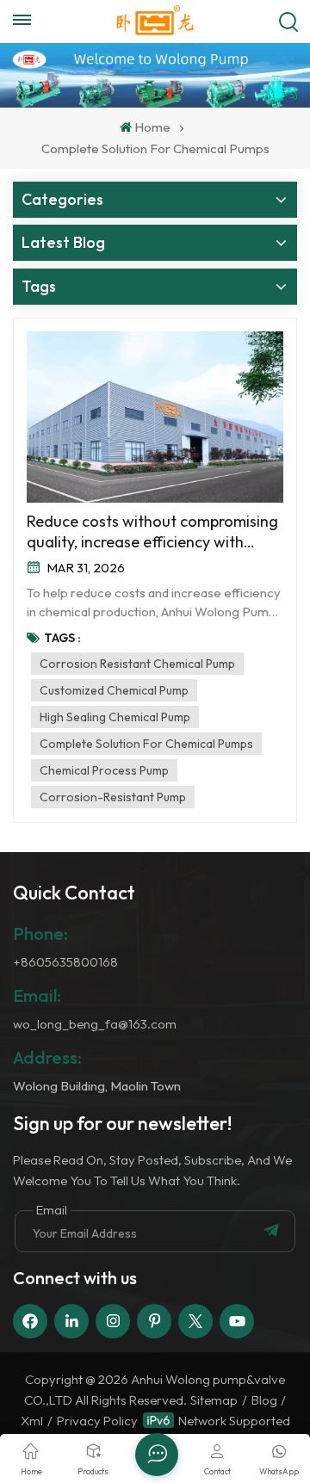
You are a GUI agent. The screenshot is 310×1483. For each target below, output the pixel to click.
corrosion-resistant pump (113, 797)
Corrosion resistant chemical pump (137, 663)
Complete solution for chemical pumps (146, 743)
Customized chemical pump (114, 690)
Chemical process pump (104, 770)
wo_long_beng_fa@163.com (95, 1024)
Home (152, 127)
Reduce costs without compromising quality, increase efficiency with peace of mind (152, 532)
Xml (32, 1420)
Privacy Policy (97, 1420)
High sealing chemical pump (115, 717)
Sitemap (214, 1400)
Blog (264, 1400)
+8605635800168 (65, 962)
